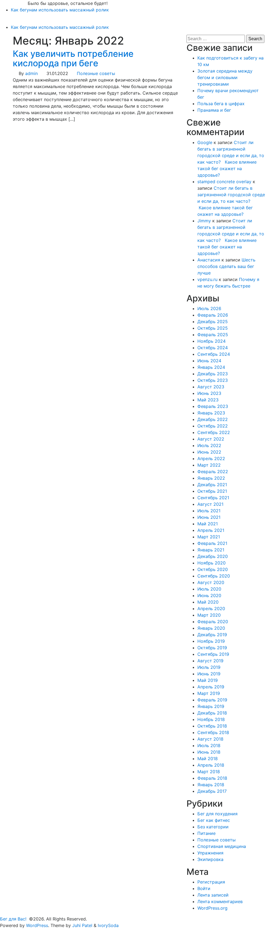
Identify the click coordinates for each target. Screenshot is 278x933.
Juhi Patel (82, 925)
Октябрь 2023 (212, 380)
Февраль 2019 (212, 700)
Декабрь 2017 (212, 791)
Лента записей (213, 895)
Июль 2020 (209, 589)
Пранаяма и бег (214, 110)
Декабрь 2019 (212, 634)
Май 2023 (208, 399)
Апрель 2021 (210, 530)
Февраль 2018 (212, 778)
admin (31, 73)
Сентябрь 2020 (213, 576)
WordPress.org (212, 908)
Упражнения (210, 853)
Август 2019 (210, 660)
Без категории (213, 826)
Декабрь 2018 (212, 713)
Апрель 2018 (210, 765)
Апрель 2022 (211, 458)
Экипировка (210, 859)
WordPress (37, 925)
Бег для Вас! (14, 3)
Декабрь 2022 (212, 419)
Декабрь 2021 (212, 484)
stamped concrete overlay (224, 181)
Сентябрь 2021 (213, 497)
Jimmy (204, 220)
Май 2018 (207, 758)
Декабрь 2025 (212, 321)
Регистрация (211, 882)
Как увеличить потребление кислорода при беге (73, 58)
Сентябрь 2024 (213, 354)
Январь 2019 (210, 706)
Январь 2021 (210, 550)
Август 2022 (210, 439)
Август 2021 (210, 504)
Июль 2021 (208, 510)
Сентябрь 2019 (213, 654)
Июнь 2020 (209, 595)
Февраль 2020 (212, 621)
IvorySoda (108, 925)
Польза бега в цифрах (221, 103)
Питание (206, 833)
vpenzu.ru (207, 279)
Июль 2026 (209, 308)
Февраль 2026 (212, 315)
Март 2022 (209, 465)
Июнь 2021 (208, 517)
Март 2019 (208, 693)
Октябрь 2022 (212, 426)
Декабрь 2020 (212, 556)
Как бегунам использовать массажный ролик (60, 10)
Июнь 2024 (209, 360)
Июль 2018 (208, 745)
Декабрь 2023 (212, 373)
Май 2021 (207, 523)
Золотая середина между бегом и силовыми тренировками (224, 77)
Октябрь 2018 (212, 726)
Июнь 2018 (208, 752)
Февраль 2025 (212, 334)
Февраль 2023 (212, 406)
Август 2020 (210, 582)
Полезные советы (96, 73)
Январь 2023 (211, 413)
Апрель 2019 (210, 686)
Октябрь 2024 (212, 347)
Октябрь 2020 (212, 569)
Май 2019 (207, 680)
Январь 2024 (211, 367)
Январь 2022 (211, 478)
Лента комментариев (220, 901)
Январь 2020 (211, 628)
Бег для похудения (217, 813)
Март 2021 (208, 536)
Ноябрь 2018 (211, 719)
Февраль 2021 (212, 543)
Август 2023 (210, 386)
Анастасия (208, 260)
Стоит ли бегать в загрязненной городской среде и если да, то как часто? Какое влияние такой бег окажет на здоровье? (231, 201)
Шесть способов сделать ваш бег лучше (226, 266)
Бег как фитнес (213, 820)
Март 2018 (208, 771)
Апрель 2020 (211, 608)
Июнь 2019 (208, 673)
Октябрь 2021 (212, 491)
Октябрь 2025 (212, 328)
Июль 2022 (209, 445)
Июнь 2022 (209, 452)
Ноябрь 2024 (211, 341)
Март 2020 (209, 615)
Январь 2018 (210, 784)
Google (204, 142)
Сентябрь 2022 (213, 432)
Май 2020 (208, 602)
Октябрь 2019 (212, 647)
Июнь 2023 (209, 393)
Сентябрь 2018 (213, 732)
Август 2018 (210, 739)
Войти (203, 888)
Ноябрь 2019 (211, 641)
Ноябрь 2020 (211, 563)
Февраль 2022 (212, 471)
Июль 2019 (208, 667)
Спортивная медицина (221, 846)
